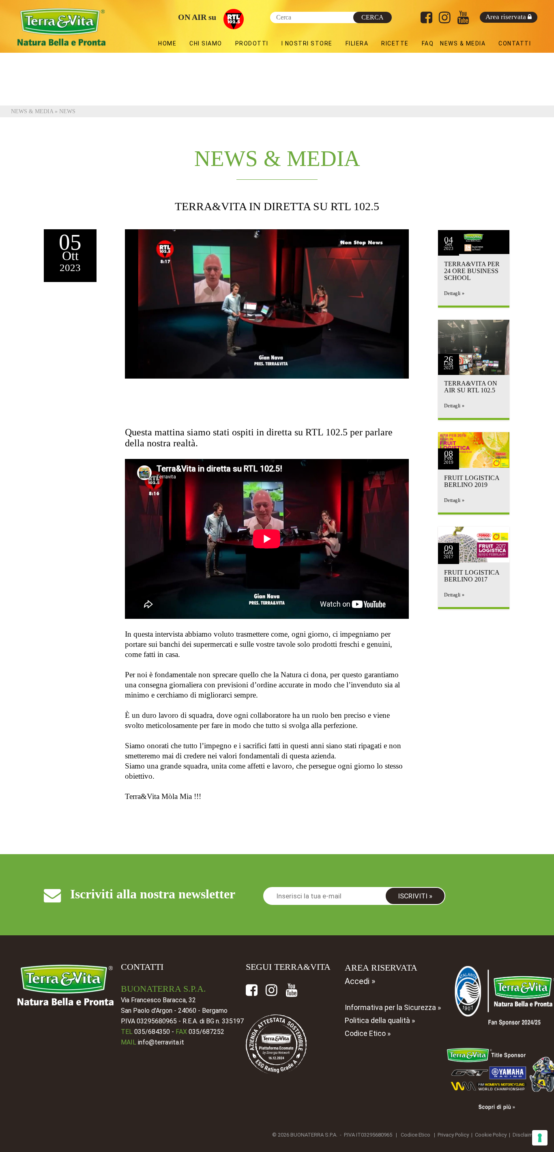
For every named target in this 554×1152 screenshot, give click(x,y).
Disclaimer (525, 1135)
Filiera (357, 43)
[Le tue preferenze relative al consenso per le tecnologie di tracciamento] (540, 1138)
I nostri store (307, 43)
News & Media (462, 43)
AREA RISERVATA (381, 968)
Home (167, 43)
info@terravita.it (161, 1042)
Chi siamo (205, 43)
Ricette (395, 43)
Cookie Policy (491, 1135)
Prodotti (251, 43)
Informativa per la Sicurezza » (393, 1007)
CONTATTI (142, 967)
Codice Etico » (368, 1033)
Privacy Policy (453, 1135)
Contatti (514, 43)
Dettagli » (454, 293)
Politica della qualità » (380, 1020)
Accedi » (360, 981)
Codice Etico (415, 1135)
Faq (428, 43)
